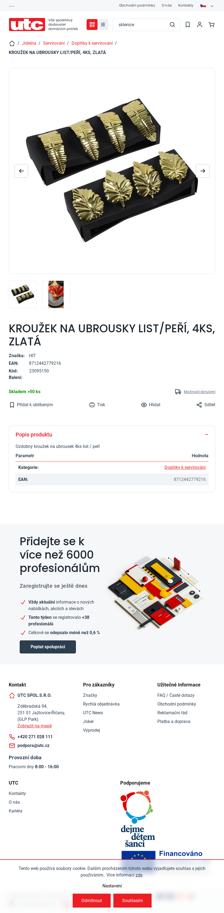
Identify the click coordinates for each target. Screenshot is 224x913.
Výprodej (91, 730)
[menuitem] (103, 24)
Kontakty (185, 5)
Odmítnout (91, 900)
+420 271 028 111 (35, 736)
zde (138, 875)
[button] (203, 171)
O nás (167, 5)
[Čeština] (207, 5)
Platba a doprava (173, 721)
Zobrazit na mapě (34, 725)
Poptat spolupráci (48, 646)
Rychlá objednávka (101, 704)
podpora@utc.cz (33, 745)
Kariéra (15, 810)
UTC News (93, 712)
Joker (88, 721)
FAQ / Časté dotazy (175, 695)
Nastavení (112, 885)
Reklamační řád (172, 712)
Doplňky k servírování (185, 467)
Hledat (172, 24)
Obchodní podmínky (137, 5)
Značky (90, 695)
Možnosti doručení (199, 392)
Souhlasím (132, 900)
